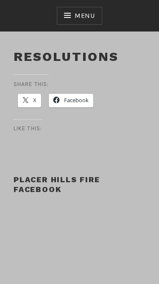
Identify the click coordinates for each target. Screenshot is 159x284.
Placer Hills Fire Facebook (57, 184)
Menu (85, 15)
